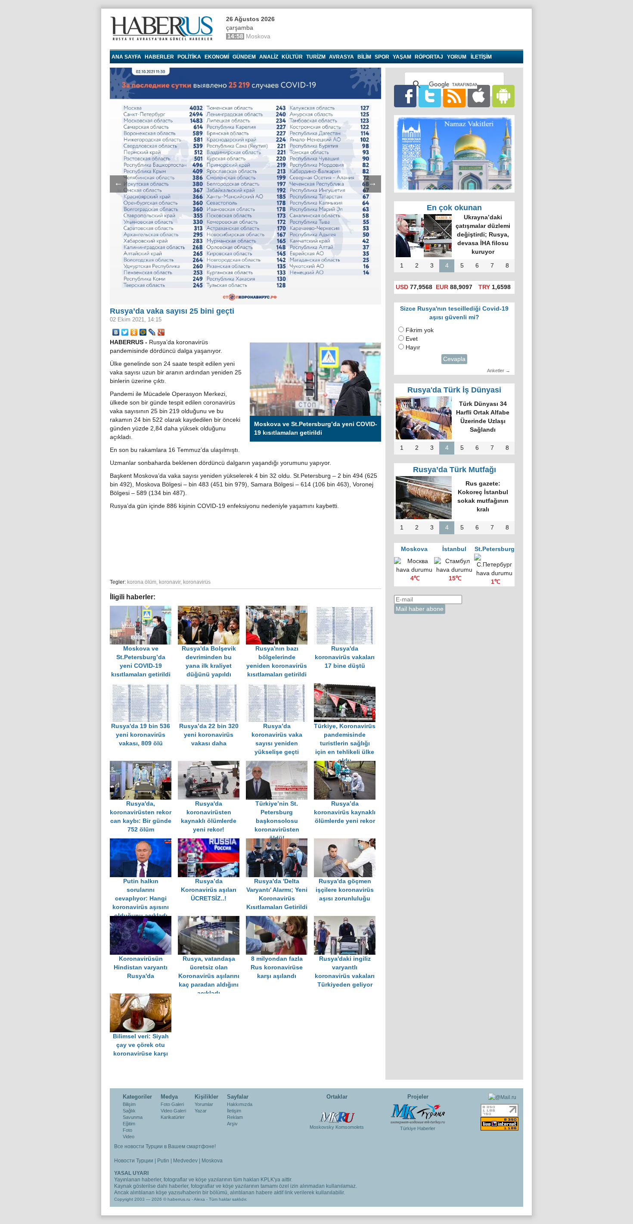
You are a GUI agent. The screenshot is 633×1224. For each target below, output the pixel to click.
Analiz (268, 57)
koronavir (169, 582)
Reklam (235, 1117)
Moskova (212, 1161)
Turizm (316, 57)
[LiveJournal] (152, 332)
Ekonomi (217, 57)
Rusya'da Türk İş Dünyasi (454, 390)
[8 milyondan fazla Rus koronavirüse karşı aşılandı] (280, 920)
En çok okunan (454, 207)
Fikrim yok (420, 330)
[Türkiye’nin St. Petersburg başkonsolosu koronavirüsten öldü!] (280, 765)
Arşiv (232, 1123)
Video (128, 1136)
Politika (189, 57)
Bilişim (129, 1104)
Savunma (133, 1117)
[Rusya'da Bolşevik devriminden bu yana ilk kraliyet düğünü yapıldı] (212, 610)
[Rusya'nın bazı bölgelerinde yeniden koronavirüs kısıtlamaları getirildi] (280, 610)
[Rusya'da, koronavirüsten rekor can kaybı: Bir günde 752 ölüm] (144, 765)
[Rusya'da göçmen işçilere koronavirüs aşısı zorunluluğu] (347, 842)
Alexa (199, 1199)
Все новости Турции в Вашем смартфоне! (165, 1146)
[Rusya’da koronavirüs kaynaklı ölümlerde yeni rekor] (347, 765)
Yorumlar (204, 1104)
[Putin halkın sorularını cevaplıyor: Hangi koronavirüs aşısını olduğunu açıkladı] (144, 842)
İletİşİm (481, 57)
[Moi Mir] (143, 332)
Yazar (201, 1110)
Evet (412, 339)
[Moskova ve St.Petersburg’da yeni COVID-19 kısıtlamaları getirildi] (144, 610)
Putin (163, 1161)
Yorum (456, 57)
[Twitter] (125, 332)
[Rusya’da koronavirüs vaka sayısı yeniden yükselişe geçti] (280, 687)
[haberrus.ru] (163, 28)
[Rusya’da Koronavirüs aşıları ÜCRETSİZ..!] (212, 842)
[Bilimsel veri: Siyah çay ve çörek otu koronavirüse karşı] (143, 997)
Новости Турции (133, 1161)
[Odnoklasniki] (134, 332)
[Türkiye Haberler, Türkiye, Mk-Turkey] (417, 1113)
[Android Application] (503, 96)
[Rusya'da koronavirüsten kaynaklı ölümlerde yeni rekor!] (212, 765)
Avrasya (341, 57)
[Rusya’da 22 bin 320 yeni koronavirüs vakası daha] (212, 687)
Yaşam (402, 57)
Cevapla (454, 359)
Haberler (159, 57)
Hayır (413, 347)
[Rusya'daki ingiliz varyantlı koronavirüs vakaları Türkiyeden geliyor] (347, 920)
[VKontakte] (116, 332)
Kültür (292, 57)
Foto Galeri (172, 1104)
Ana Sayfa (126, 57)
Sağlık (129, 1110)
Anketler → (498, 370)
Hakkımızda (239, 1104)
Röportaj (429, 57)
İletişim (234, 1110)
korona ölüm (141, 582)
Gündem (244, 57)
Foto (127, 1130)
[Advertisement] (245, 543)
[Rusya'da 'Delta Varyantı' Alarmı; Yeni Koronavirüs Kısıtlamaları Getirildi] (280, 842)
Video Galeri (173, 1110)
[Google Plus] (161, 332)
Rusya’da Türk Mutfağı (454, 469)
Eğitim (129, 1123)
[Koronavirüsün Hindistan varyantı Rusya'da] (144, 920)
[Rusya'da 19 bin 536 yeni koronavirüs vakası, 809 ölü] (144, 687)
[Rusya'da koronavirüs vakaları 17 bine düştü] (347, 610)
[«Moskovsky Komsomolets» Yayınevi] (337, 1113)
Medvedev (185, 1161)
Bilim (364, 57)
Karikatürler (173, 1117)
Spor (382, 57)
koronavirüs (197, 582)
